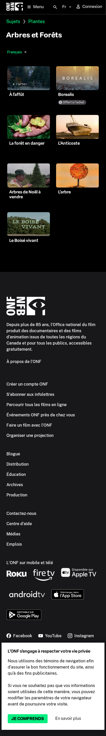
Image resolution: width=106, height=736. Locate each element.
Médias (13, 534)
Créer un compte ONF (27, 384)
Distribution (17, 464)
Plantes (36, 21)
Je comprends (27, 718)
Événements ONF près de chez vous (40, 415)
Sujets (13, 21)
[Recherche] (55, 7)
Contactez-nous (21, 513)
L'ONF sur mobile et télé (29, 562)
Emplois (14, 544)
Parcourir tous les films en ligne (36, 404)
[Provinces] (25, 52)
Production (16, 495)
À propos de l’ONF (23, 361)
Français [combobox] (14, 52)
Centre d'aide (19, 523)
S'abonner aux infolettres (30, 394)
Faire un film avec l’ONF (29, 425)
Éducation (16, 474)
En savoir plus (68, 718)
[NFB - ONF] (14, 7)
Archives (14, 484)
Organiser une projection (30, 435)
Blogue (13, 454)
